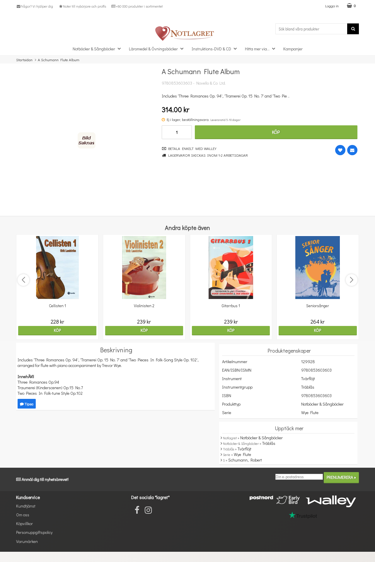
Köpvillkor (24, 523)
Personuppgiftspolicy (34, 532)
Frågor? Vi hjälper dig (37, 6)
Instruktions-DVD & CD (211, 49)
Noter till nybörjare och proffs (84, 6)
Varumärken (27, 541)
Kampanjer (293, 49)
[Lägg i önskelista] (340, 150)
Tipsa (28, 403)
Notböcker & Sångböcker (94, 49)
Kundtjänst (25, 506)
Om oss (22, 514)
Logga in (332, 5)
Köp (276, 132)
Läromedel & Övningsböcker (153, 49)
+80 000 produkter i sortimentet (139, 6)
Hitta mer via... (257, 49)
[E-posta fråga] (352, 150)
